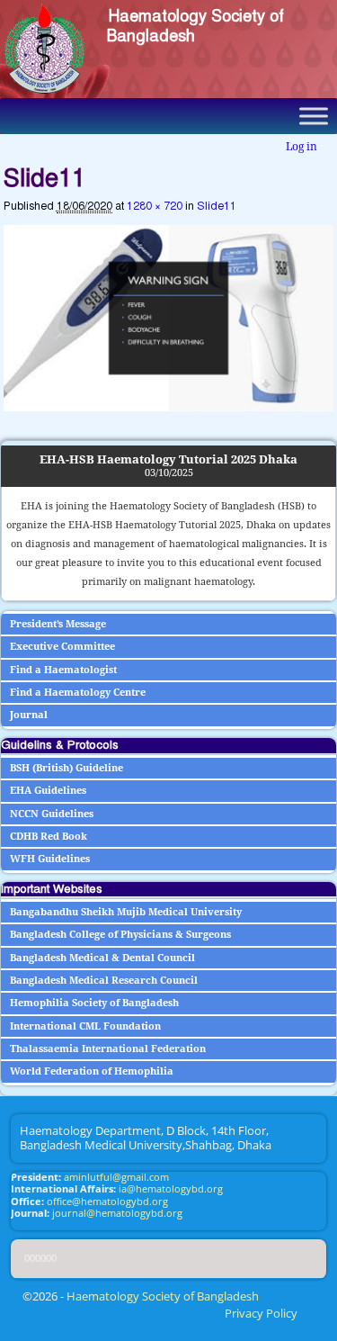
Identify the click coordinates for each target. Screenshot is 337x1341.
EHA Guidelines (48, 790)
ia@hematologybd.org (171, 1189)
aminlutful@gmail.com (116, 1177)
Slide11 (216, 206)
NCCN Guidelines (51, 814)
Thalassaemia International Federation (108, 1049)
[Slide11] (169, 318)
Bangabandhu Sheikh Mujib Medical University (126, 912)
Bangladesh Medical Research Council (104, 980)
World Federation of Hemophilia (91, 1071)
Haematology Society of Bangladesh (196, 26)
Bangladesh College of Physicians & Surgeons (120, 934)
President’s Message (58, 624)
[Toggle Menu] (313, 115)
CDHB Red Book (48, 836)
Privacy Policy (261, 1313)
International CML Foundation (85, 1026)
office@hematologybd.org (107, 1201)
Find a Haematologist (63, 670)
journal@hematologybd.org (117, 1213)
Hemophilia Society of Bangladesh (94, 1003)
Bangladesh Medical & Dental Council (102, 958)
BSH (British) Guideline (66, 768)
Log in (301, 146)
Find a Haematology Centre (78, 692)
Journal (29, 715)
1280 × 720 (154, 206)
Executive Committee (62, 646)
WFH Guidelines (50, 859)
